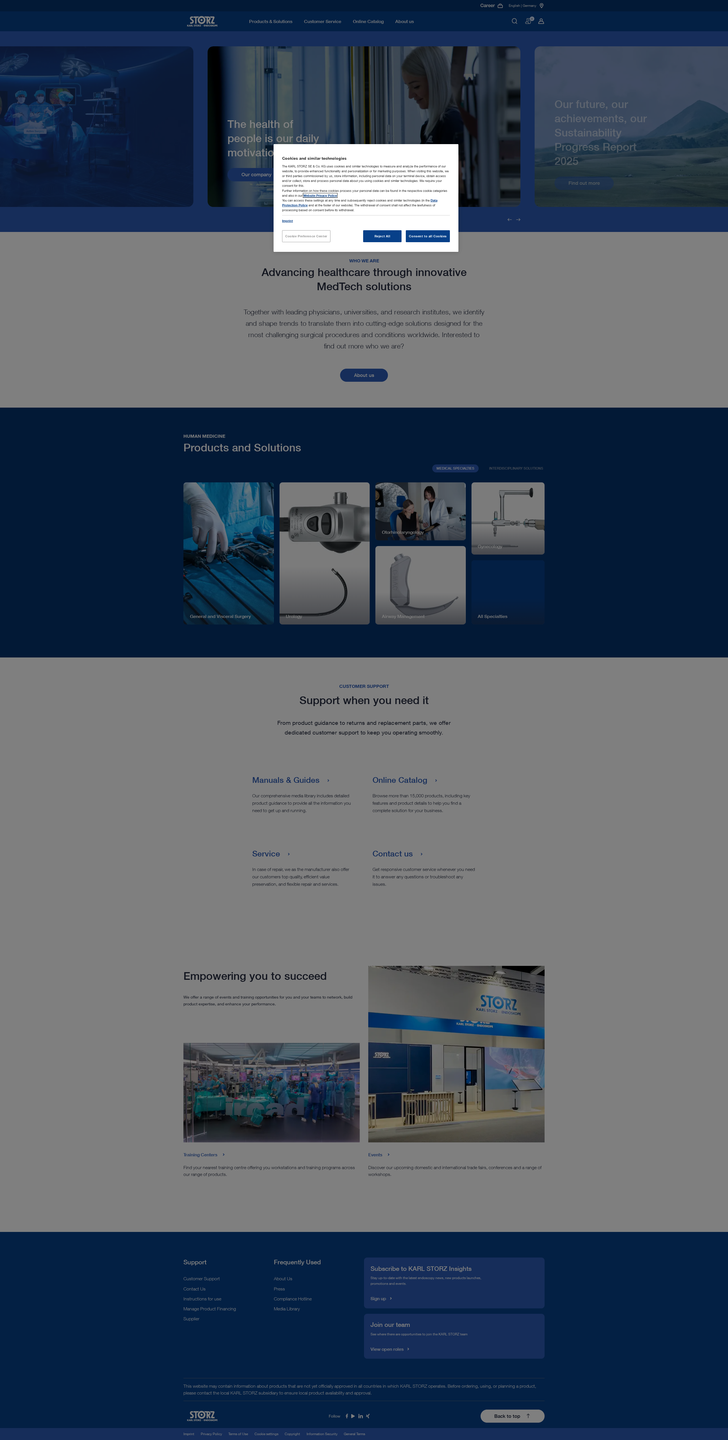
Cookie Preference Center (306, 236)
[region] (366, 198)
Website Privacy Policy (320, 195)
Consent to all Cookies (428, 236)
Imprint (287, 221)
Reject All (382, 236)
